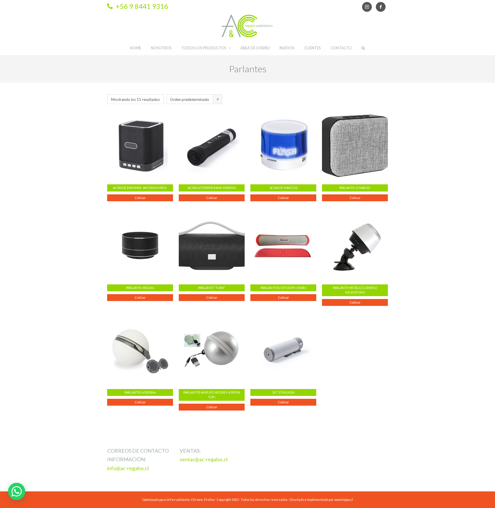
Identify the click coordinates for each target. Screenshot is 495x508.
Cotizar (140, 198)
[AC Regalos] (247, 26)
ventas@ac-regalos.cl (203, 459)
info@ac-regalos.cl (128, 468)
